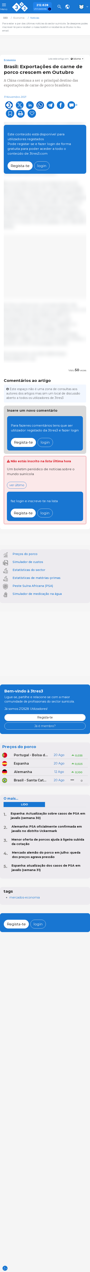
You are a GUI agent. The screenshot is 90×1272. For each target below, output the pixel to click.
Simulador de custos (28, 562)
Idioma (77, 58)
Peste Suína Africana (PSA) (33, 586)
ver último (16, 485)
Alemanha (23, 772)
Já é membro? (45, 726)
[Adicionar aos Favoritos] (10, 113)
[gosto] (32, 113)
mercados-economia (24, 897)
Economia (10, 60)
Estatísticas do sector (29, 570)
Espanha (21, 763)
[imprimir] (20, 113)
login (41, 165)
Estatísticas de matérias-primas (36, 578)
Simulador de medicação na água (37, 594)
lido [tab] (24, 804)
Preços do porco (25, 554)
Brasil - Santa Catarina (31, 780)
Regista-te (20, 165)
